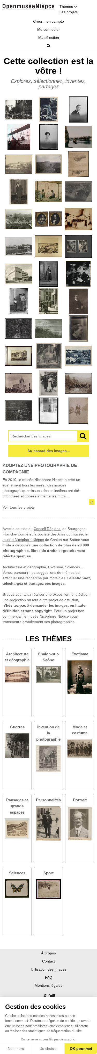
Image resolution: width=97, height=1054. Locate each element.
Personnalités (48, 800)
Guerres (17, 727)
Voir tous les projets (19, 507)
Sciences (17, 873)
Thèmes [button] (66, 6)
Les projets (68, 12)
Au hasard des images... (48, 451)
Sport (48, 873)
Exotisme (79, 654)
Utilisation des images (48, 969)
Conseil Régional (47, 529)
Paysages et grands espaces (17, 806)
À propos (48, 953)
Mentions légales (48, 985)
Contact (48, 961)
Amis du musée (70, 534)
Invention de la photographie (48, 733)
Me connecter (48, 29)
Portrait (80, 800)
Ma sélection (48, 37)
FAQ (48, 977)
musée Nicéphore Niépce (23, 540)
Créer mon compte (48, 21)
